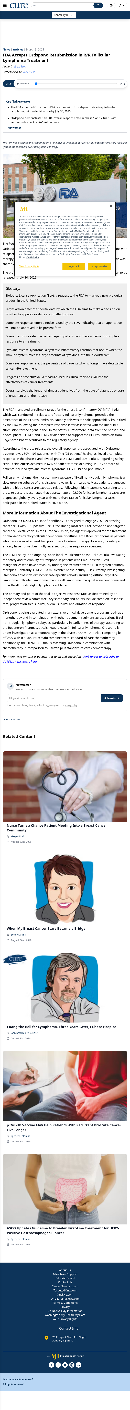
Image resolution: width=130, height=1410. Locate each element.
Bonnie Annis (18, 934)
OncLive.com (65, 1294)
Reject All (74, 266)
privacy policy (70, 705)
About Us (65, 1270)
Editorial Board (65, 1278)
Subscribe (110, 698)
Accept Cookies (99, 266)
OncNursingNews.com (65, 1298)
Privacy (65, 1307)
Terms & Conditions (65, 1303)
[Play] (17, 84)
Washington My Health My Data (65, 1315)
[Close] (111, 206)
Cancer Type (61, 14)
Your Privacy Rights (65, 1319)
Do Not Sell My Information (65, 1311)
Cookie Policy (32, 257)
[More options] (124, 83)
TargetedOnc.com (65, 1290)
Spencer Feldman (20, 1136)
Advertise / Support (65, 1274)
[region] (65, 239)
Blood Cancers (12, 719)
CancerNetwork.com (65, 1286)
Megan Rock (18, 836)
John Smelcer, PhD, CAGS (24, 1032)
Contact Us (65, 1282)
